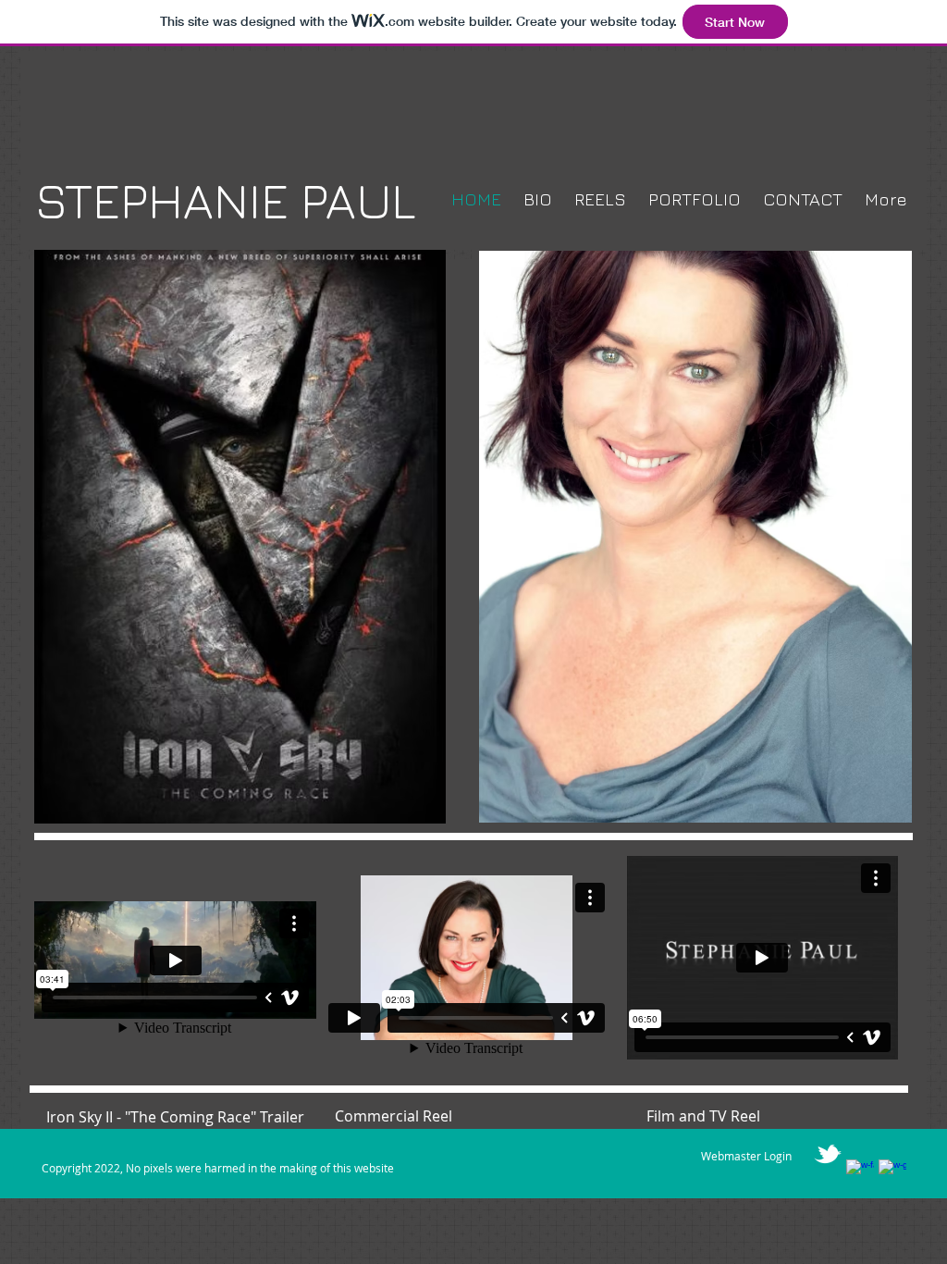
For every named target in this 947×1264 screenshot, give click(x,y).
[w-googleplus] (892, 1173)
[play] (866, 806)
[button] (695, 536)
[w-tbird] (828, 1154)
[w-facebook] (860, 1173)
